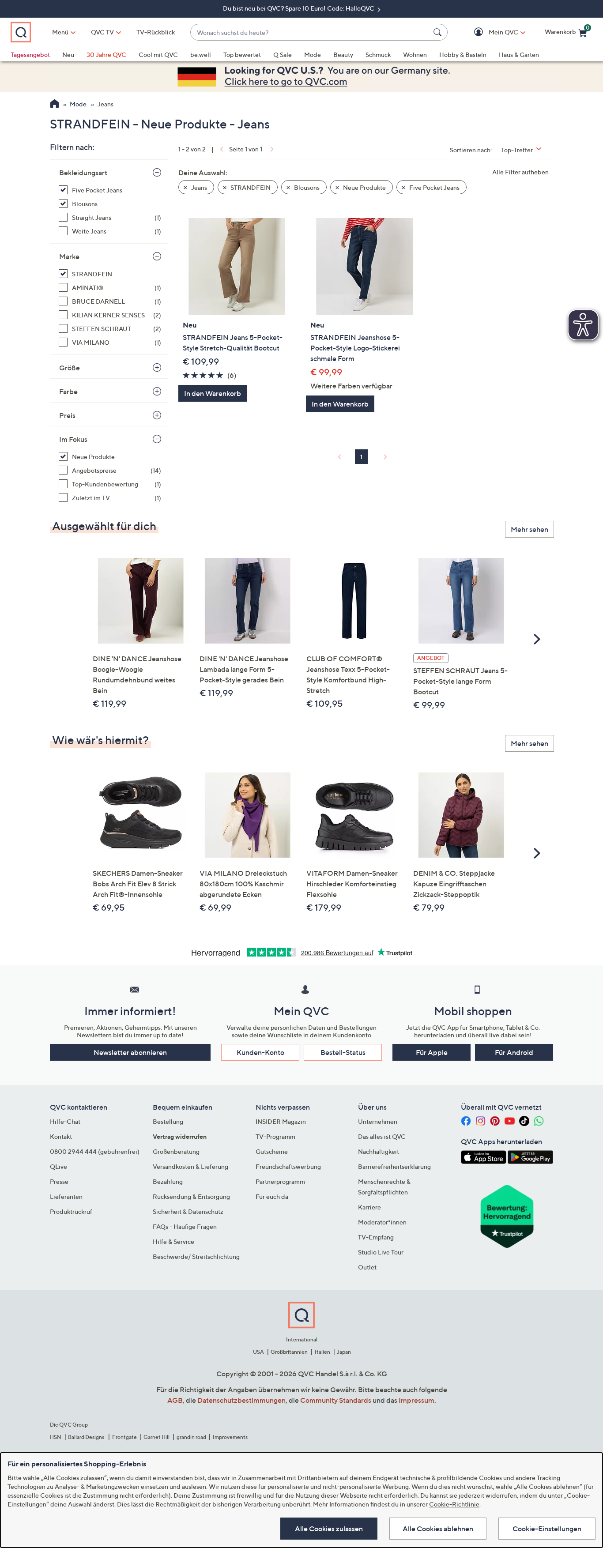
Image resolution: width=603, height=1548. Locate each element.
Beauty (343, 54)
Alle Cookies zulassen (329, 1528)
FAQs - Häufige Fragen (185, 1226)
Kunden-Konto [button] (260, 1052)
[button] (490, 32)
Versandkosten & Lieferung (190, 1166)
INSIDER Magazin (281, 1121)
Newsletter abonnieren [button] (130, 1052)
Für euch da (272, 1196)
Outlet (367, 1267)
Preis (67, 415)
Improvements (230, 1437)
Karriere (369, 1207)
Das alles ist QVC (382, 1136)
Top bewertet (242, 54)
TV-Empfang (376, 1237)
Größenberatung (176, 1151)
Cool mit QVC (158, 54)
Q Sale (282, 54)
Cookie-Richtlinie (454, 1504)
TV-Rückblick (155, 32)
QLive (58, 1166)
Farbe (68, 391)
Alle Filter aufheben (520, 172)
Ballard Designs (86, 1437)
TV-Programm (275, 1136)
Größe (69, 367)
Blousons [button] (306, 187)
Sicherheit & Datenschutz (188, 1211)
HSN (55, 1437)
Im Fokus (73, 439)
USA (258, 1351)
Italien (322, 1351)
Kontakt (61, 1136)
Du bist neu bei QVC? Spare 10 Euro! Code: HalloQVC (299, 8)
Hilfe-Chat (65, 1121)
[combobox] (310, 32)
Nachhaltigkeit (378, 1151)
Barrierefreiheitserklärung (394, 1166)
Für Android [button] (514, 1052)
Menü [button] (60, 32)
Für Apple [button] (432, 1052)
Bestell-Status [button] (343, 1052)
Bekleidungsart (83, 172)
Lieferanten (66, 1196)
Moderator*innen (382, 1222)
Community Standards (335, 1400)
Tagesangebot (30, 54)
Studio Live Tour (380, 1252)
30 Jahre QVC (106, 54)
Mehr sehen (529, 529)
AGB (175, 1400)
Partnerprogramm (280, 1181)
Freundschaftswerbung (288, 1166)
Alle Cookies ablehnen (438, 1528)
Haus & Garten (519, 54)
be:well (200, 54)
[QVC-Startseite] (54, 104)
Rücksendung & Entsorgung (191, 1196)
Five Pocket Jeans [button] (434, 187)
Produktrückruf (71, 1211)
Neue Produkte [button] (364, 187)
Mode (312, 54)
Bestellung (168, 1121)
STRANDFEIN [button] (250, 187)
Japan (344, 1351)
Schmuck (378, 54)
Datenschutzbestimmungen (241, 1400)
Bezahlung (168, 1181)
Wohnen (415, 54)
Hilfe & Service (173, 1241)
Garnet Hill (156, 1437)
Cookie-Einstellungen (547, 1528)
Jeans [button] (198, 187)
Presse (59, 1181)
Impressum (416, 1400)
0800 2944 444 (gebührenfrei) (94, 1151)
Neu (68, 54)
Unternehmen (377, 1121)
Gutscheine (272, 1151)
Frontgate (124, 1437)
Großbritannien (289, 1351)
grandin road (191, 1437)
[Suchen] (438, 32)
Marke (69, 256)
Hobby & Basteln (462, 54)
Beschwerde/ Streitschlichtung (196, 1256)
